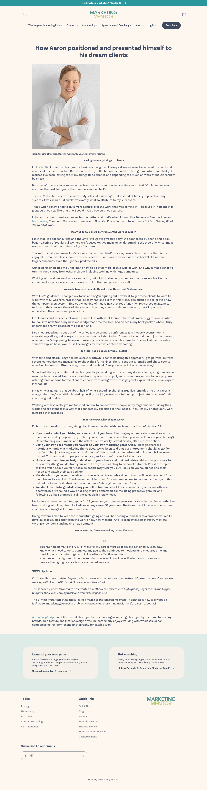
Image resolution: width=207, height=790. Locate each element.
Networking (27, 711)
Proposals (27, 716)
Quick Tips (85, 706)
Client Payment (88, 736)
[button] (25, 14)
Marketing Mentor (108, 779)
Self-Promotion (30, 726)
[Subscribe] (83, 755)
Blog (81, 711)
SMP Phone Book (88, 721)
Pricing (25, 706)
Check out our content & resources (49, 671)
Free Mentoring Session (92, 731)
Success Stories (88, 726)
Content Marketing (32, 721)
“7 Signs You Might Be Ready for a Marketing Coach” (144, 668)
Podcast (83, 716)
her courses (39, 221)
